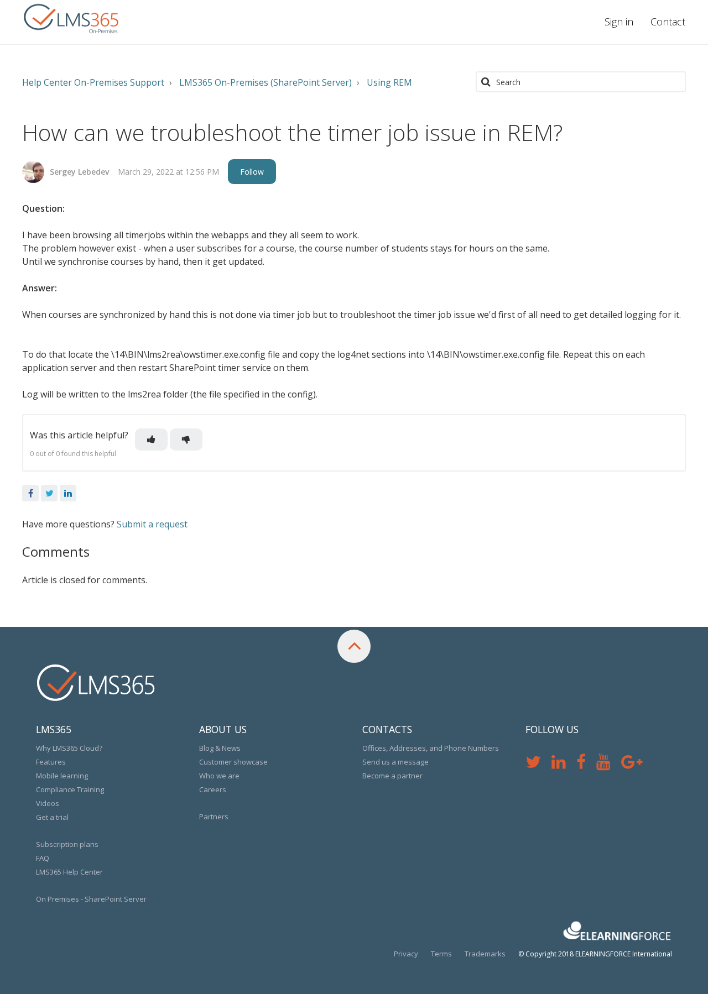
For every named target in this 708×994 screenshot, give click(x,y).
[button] (151, 439)
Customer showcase (233, 762)
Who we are (219, 776)
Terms (441, 954)
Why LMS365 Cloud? (69, 748)
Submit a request (152, 524)
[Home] (72, 19)
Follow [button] (252, 171)
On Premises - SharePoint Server (91, 899)
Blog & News (220, 748)
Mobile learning (62, 776)
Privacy (406, 954)
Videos (47, 803)
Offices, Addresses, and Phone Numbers (430, 748)
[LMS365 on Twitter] (538, 764)
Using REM (389, 82)
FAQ (42, 858)
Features (51, 762)
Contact (667, 21)
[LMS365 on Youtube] (608, 764)
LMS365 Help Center (69, 872)
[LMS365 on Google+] (636, 764)
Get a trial (52, 817)
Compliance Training (70, 789)
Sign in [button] (619, 21)
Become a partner (392, 776)
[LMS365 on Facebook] (586, 764)
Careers (212, 789)
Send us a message (395, 762)
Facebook (30, 493)
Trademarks (485, 954)
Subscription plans (67, 844)
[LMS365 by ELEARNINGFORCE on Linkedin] (563, 764)
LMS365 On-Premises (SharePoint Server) (265, 82)
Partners (213, 817)
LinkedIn (68, 493)
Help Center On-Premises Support (93, 82)
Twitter (49, 493)
